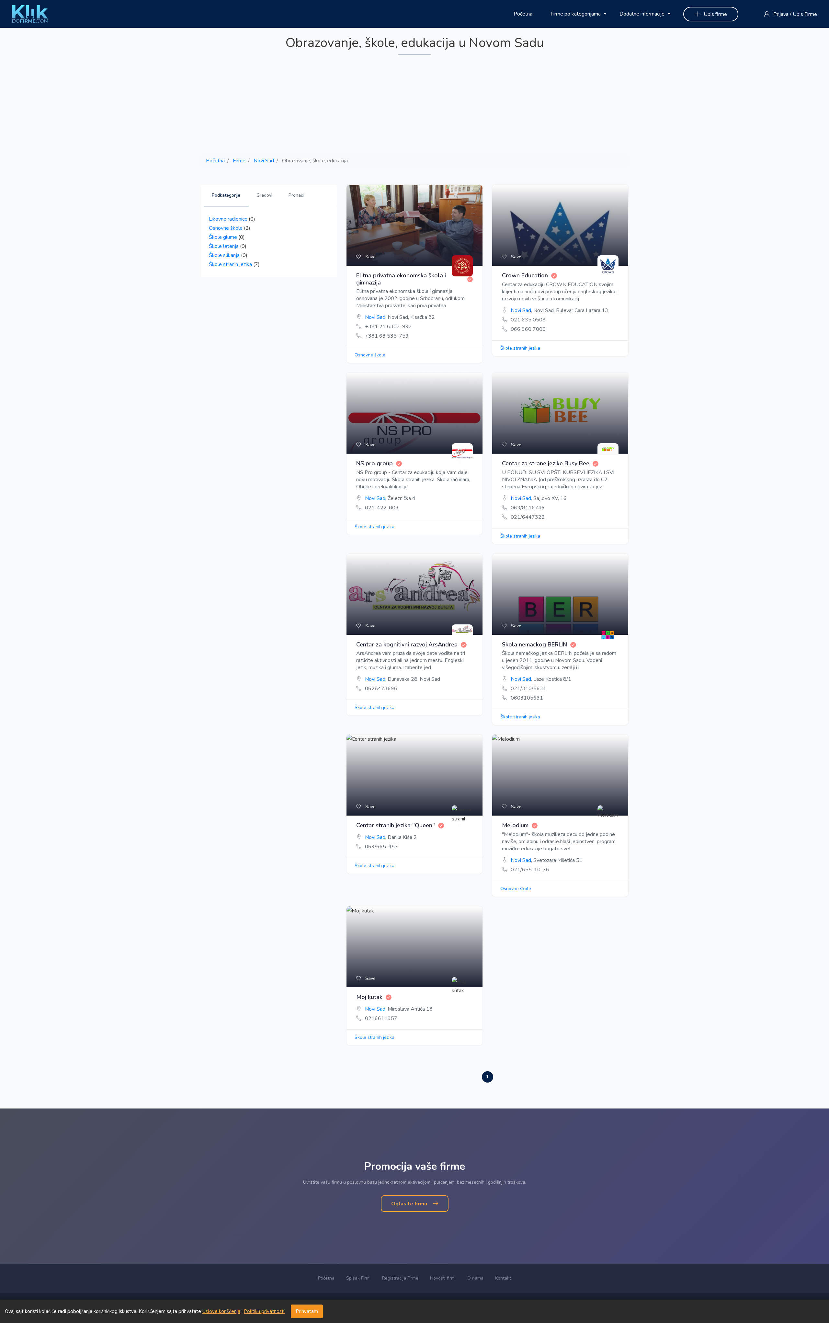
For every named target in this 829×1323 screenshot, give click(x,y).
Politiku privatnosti (264, 1311)
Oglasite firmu (409, 1203)
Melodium (515, 825)
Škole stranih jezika (230, 264)
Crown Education (525, 275)
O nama (475, 1278)
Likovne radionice (228, 219)
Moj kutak (369, 997)
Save (370, 256)
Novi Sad (264, 160)
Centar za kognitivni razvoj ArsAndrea (407, 644)
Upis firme (714, 14)
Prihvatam (307, 1311)
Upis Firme (805, 14)
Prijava (781, 14)
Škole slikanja (224, 255)
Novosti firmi (443, 1278)
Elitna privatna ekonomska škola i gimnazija (401, 279)
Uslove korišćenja (221, 1311)
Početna (523, 13)
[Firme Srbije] (30, 13)
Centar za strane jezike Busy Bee (545, 463)
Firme (239, 160)
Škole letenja (224, 246)
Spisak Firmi (358, 1278)
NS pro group (374, 463)
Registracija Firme (400, 1278)
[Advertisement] (414, 105)
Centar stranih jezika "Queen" (395, 825)
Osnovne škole (226, 228)
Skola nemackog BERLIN (534, 644)
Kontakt (503, 1278)
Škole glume (223, 237)
